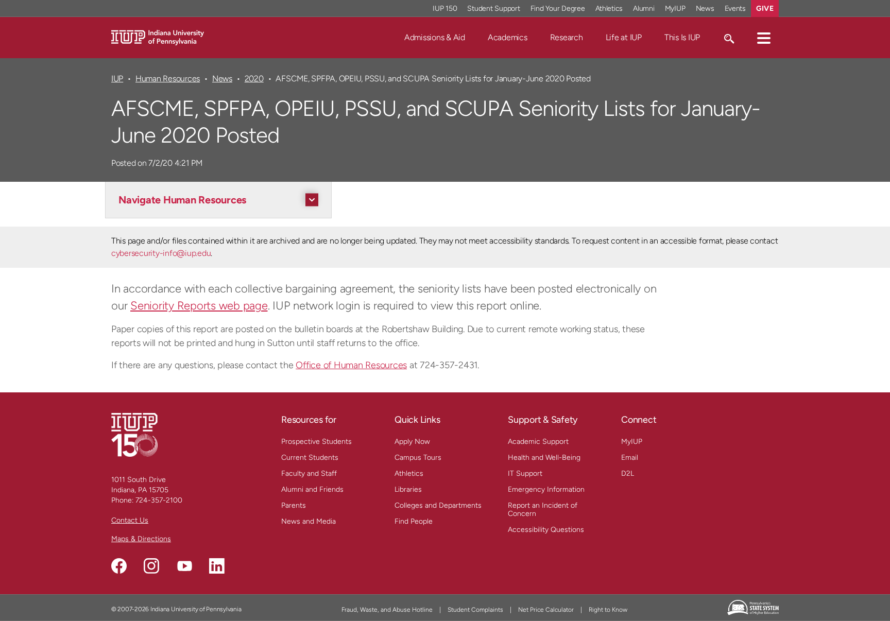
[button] (764, 37)
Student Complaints (475, 609)
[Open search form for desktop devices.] (728, 37)
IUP (117, 78)
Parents (293, 505)
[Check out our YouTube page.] (184, 566)
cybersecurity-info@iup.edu (161, 253)
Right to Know (608, 609)
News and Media (308, 521)
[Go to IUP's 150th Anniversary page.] (134, 434)
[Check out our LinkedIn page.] (217, 566)
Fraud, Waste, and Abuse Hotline (387, 609)
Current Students (309, 457)
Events (735, 8)
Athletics (609, 8)
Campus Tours (418, 457)
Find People (414, 521)
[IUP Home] (157, 37)
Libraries (408, 489)
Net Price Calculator (546, 609)
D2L (627, 473)
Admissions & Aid (434, 37)
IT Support (525, 473)
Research (566, 37)
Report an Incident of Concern (542, 509)
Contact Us (129, 520)
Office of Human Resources (351, 365)
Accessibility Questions (546, 529)
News (705, 8)
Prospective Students (316, 441)
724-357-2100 (158, 500)
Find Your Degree (557, 8)
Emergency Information (546, 489)
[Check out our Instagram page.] (151, 566)
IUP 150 (445, 8)
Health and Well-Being (544, 457)
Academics (507, 37)
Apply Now (412, 441)
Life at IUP (624, 37)
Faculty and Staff (309, 473)
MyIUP (675, 8)
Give (765, 8)
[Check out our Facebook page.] (119, 566)
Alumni (644, 8)
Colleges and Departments (438, 505)
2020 (254, 78)
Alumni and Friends (312, 489)
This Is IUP (682, 37)
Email (629, 457)
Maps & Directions (141, 538)
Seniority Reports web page (199, 306)
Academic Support (538, 441)
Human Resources (167, 78)
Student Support (493, 8)
